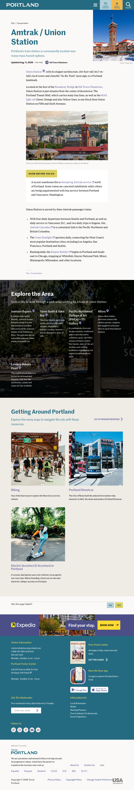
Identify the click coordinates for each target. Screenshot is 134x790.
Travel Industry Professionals (83, 713)
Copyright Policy (74, 779)
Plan (13, 23)
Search (128, 8)
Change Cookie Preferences (100, 779)
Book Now (107, 625)
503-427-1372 (17, 655)
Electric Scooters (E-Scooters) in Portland (32, 567)
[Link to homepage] (23, 5)
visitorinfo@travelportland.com (26, 648)
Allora (102, 311)
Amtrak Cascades (40, 227)
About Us (74, 765)
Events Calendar (105, 7)
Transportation (22, 23)
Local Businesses (78, 703)
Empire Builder (59, 251)
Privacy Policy (54, 779)
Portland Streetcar (81, 490)
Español (15, 771)
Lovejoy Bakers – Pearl (22, 366)
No (110, 605)
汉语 (64, 771)
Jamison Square (21, 311)
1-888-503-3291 (18, 651)
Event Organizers (78, 716)
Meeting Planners (78, 710)
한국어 (84, 771)
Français (28, 771)
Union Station (34, 71)
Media (73, 706)
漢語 (74, 771)
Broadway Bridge (65, 86)
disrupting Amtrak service (76, 182)
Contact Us (89, 765)
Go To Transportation (107, 419)
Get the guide (96, 659)
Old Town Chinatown (58, 62)
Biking (15, 490)
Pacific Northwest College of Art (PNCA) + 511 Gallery (81, 317)
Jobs (102, 765)
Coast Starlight (43, 237)
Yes (119, 605)
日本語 (54, 771)
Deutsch (41, 771)
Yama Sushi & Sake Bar (52, 313)
